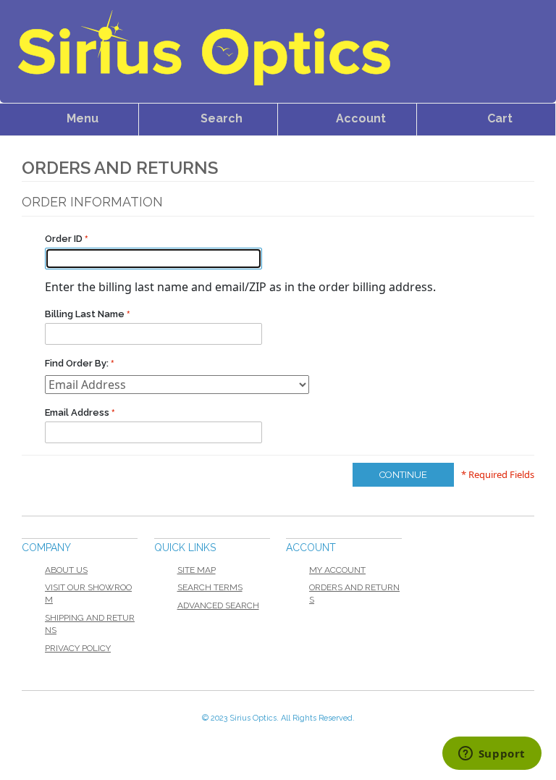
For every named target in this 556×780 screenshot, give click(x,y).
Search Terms (210, 587)
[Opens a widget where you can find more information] (492, 755)
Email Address (78, 412)
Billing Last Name (86, 314)
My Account (337, 570)
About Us (66, 570)
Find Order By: (77, 363)
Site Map (196, 570)
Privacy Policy (78, 648)
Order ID (65, 238)
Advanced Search (218, 605)
